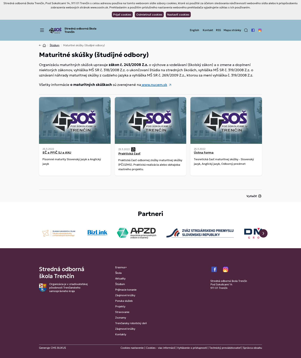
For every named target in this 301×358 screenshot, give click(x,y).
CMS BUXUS (58, 347)
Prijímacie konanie (126, 289)
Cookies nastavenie (132, 347)
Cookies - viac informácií (160, 347)
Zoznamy (120, 317)
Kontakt (208, 30)
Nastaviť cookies (178, 14)
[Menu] (42, 30)
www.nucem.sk (154, 84)
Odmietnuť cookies (149, 14)
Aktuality (120, 278)
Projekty (120, 306)
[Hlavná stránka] (44, 45)
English (194, 30)
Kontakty (120, 334)
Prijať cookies (122, 14)
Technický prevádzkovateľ (225, 347)
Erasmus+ (121, 267)
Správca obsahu (252, 347)
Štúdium (54, 45)
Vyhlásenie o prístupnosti (192, 347)
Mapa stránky (232, 30)
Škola (118, 273)
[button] (245, 30)
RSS (218, 30)
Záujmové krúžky (125, 295)
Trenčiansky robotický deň (131, 323)
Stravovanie (122, 312)
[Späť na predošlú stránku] (41, 45)
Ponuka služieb (124, 300)
